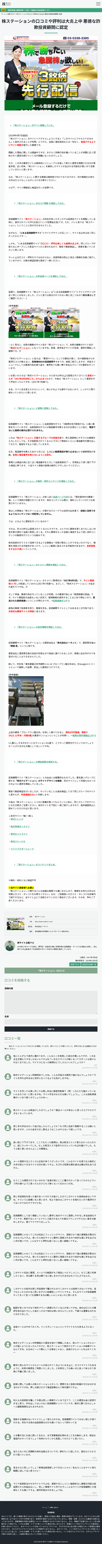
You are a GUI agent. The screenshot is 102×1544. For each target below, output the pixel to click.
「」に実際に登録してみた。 (37, 408)
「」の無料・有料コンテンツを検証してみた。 (46, 481)
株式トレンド (17, 819)
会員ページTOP (60, 496)
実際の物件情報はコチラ (84, 735)
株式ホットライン (19, 833)
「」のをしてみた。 (41, 203)
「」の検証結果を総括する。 (37, 761)
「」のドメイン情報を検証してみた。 (41, 564)
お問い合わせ (54, 1507)
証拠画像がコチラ (61, 600)
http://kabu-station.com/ (44, 921)
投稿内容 (9, 988)
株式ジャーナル (18, 841)
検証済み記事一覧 (89, 964)
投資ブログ (11, 14)
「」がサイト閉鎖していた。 (33, 125)
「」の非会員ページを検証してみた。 (41, 276)
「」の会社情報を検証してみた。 (39, 627)
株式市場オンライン (20, 826)
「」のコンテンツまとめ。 (36, 864)
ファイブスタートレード (22, 848)
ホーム (3, 14)
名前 (7, 1016)
